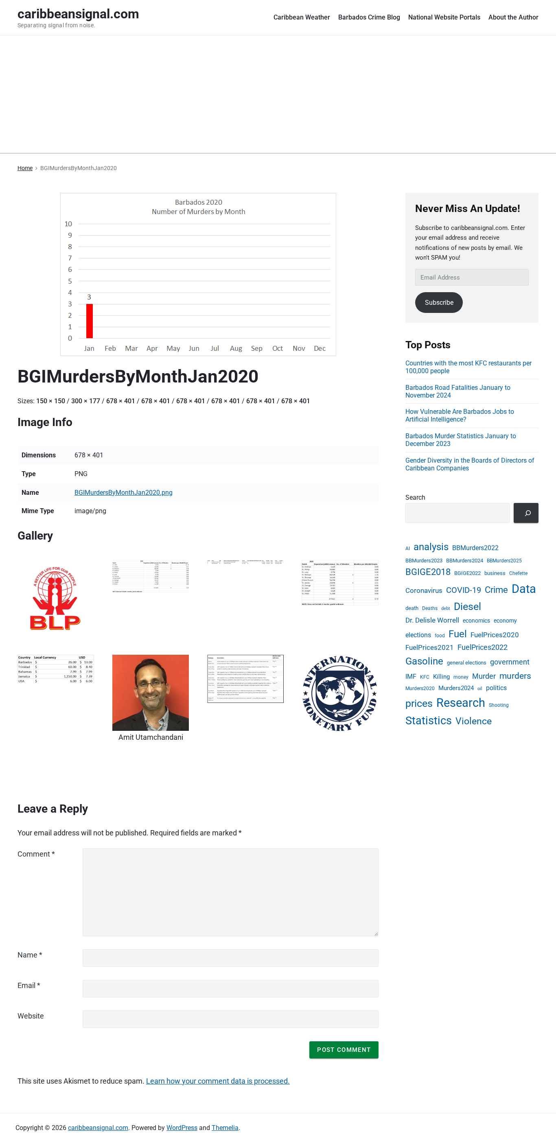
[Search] (526, 513)
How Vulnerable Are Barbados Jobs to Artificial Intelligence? (459, 415)
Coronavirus (423, 591)
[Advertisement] (278, 96)
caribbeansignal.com (98, 1128)
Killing (441, 676)
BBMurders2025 (504, 561)
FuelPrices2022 (482, 647)
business (495, 573)
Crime (496, 589)
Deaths (430, 608)
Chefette (518, 573)
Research (460, 703)
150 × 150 (50, 401)
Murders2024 (456, 688)
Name (30, 955)
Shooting (499, 705)
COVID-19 (463, 590)
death (411, 608)
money (460, 677)
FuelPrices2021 (429, 647)
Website (31, 1016)
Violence (473, 721)
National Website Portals (444, 17)
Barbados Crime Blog (369, 17)
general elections (466, 663)
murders (515, 676)
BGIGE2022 (467, 573)
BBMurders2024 (464, 560)
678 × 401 (120, 401)
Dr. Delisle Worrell (432, 620)
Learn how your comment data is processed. (218, 1081)
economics (476, 620)
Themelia (225, 1128)
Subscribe (439, 302)
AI (407, 548)
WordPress (181, 1128)
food (440, 635)
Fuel (458, 634)
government (510, 662)
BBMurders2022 (475, 548)
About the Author (513, 17)
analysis (431, 547)
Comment (36, 854)
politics (496, 688)
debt (445, 608)
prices (419, 703)
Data (524, 589)
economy (505, 620)
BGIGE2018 (428, 572)
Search (415, 497)
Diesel (467, 606)
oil (479, 688)
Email (29, 985)
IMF (410, 676)
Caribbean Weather (302, 17)
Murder (484, 676)
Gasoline (424, 661)
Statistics (428, 720)
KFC (424, 677)
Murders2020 (420, 688)
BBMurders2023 (423, 560)
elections (418, 635)
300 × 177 (85, 401)
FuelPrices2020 (495, 635)
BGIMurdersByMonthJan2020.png (123, 492)
